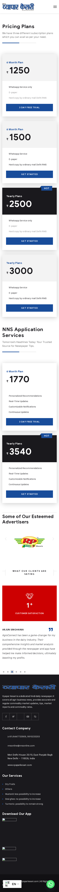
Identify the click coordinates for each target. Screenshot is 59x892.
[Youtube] (27, 716)
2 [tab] (8, 672)
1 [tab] (3, 672)
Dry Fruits (10, 784)
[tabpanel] (29, 644)
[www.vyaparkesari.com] (4, 765)
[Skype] (35, 716)
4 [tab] (16, 672)
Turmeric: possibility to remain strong (24, 803)
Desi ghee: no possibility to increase (23, 798)
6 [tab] (25, 672)
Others (8, 789)
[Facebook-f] (6, 716)
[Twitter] (13, 716)
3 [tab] (12, 672)
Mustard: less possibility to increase (23, 794)
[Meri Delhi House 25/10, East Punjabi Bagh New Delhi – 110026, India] (4, 755)
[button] (6, 539)
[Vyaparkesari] (18, 6)
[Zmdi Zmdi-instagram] (20, 716)
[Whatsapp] (50, 884)
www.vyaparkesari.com (20, 765)
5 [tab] (20, 672)
